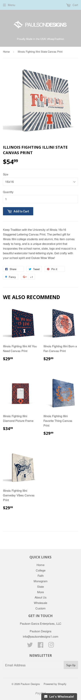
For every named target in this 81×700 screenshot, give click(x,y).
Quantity (8, 192)
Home (6, 51)
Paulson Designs (30, 684)
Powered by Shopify (55, 684)
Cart (75, 5)
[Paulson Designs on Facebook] (40, 646)
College (40, 570)
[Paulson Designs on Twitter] (30, 646)
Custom (40, 608)
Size (5, 174)
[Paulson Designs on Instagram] (51, 646)
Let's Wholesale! (60, 696)
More (40, 592)
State (40, 586)
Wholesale (40, 603)
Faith (41, 575)
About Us (41, 597)
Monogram (41, 581)
